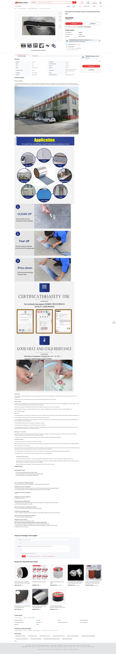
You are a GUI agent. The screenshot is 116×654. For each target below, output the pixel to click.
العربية (64, 646)
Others (37, 624)
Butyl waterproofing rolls (62, 622)
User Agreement (64, 649)
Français (42, 646)
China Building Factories (32, 636)
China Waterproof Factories (45, 636)
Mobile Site (84, 645)
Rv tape (59, 620)
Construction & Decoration (22, 8)
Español (33, 646)
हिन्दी (74, 646)
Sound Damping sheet (18, 620)
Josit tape (38, 620)
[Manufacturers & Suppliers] (21, 2)
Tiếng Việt (85, 646)
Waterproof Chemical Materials (73, 636)
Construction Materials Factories (58, 636)
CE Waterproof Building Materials (21, 638)
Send (24, 556)
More (15, 641)
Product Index (79, 645)
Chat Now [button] (93, 23)
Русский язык (47, 646)
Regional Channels (72, 645)
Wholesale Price (59, 645)
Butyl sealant (38, 622)
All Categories (18, 6)
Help (80, 6)
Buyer (74, 6)
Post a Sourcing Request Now (48, 556)
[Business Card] (99, 61)
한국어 (68, 646)
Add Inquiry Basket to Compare (38, 50)
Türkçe (82, 646)
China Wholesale (53, 645)
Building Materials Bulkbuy (67, 638)
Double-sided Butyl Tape (18, 622)
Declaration (70, 649)
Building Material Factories (20, 636)
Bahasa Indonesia (91, 646)
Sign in (100, 3)
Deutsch (55, 646)
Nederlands (60, 646)
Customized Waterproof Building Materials (51, 638)
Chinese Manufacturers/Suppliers (43, 645)
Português (38, 646)
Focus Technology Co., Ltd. (50, 649)
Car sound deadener (83, 622)
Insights (88, 645)
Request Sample (87, 26)
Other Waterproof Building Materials (44, 8)
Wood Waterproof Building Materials (88, 636)
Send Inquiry (74, 23)
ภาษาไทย (77, 646)
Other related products (84, 620)
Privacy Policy (76, 649)
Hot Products (28, 645)
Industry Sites (66, 645)
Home (15, 8)
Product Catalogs (31, 617)
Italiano (52, 646)
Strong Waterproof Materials (35, 638)
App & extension (87, 6)
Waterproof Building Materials (32, 8)
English (30, 646)
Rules (101, 6)
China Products (34, 645)
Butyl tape (16, 624)
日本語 (71, 646)
